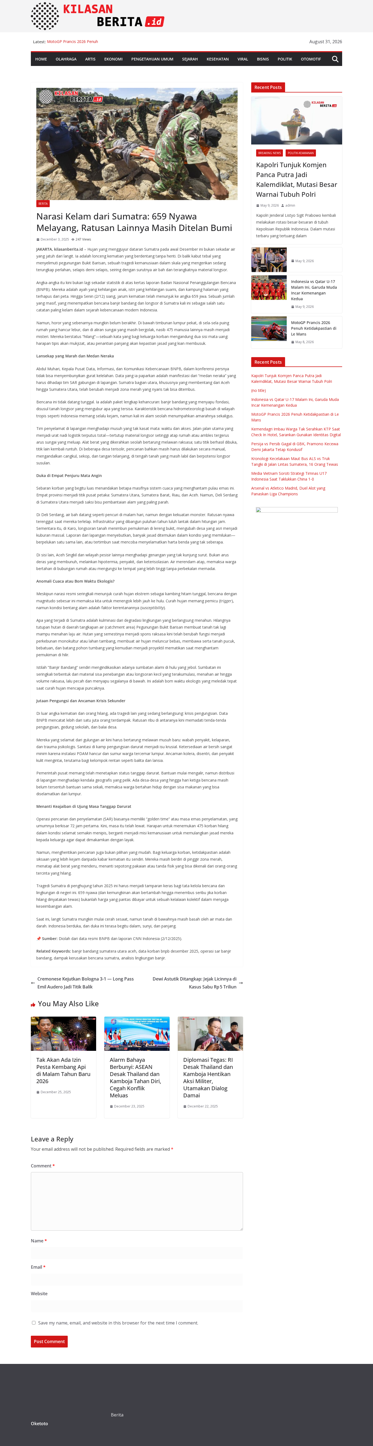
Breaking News (269, 153)
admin (290, 205)
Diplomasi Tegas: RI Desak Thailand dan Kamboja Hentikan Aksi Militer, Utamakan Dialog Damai (208, 1077)
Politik (285, 59)
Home (41, 59)
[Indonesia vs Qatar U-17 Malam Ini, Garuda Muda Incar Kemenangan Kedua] (269, 294)
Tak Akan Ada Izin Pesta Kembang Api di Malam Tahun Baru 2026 (63, 1070)
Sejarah (190, 59)
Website (39, 1294)
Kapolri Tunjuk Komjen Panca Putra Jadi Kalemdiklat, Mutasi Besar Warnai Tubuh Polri (296, 179)
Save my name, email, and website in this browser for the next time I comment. (118, 1323)
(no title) (258, 390)
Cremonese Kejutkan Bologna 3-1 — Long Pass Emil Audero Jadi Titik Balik (85, 983)
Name (39, 1241)
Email (38, 1267)
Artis (90, 59)
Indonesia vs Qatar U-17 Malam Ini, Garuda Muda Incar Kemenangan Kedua (314, 290)
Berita (43, 204)
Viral (243, 59)
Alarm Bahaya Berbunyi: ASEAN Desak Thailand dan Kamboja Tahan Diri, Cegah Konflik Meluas (135, 1077)
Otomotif (311, 59)
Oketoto (39, 1424)
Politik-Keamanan (301, 153)
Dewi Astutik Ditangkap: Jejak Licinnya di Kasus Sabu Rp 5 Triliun (194, 983)
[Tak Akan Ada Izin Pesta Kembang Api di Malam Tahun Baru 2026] (63, 1020)
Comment (43, 1166)
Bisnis (263, 59)
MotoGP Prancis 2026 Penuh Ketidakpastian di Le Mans (72, 44)
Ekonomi (113, 59)
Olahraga (66, 59)
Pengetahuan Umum (152, 59)
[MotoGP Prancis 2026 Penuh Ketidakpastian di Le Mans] (269, 332)
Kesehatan (218, 59)
